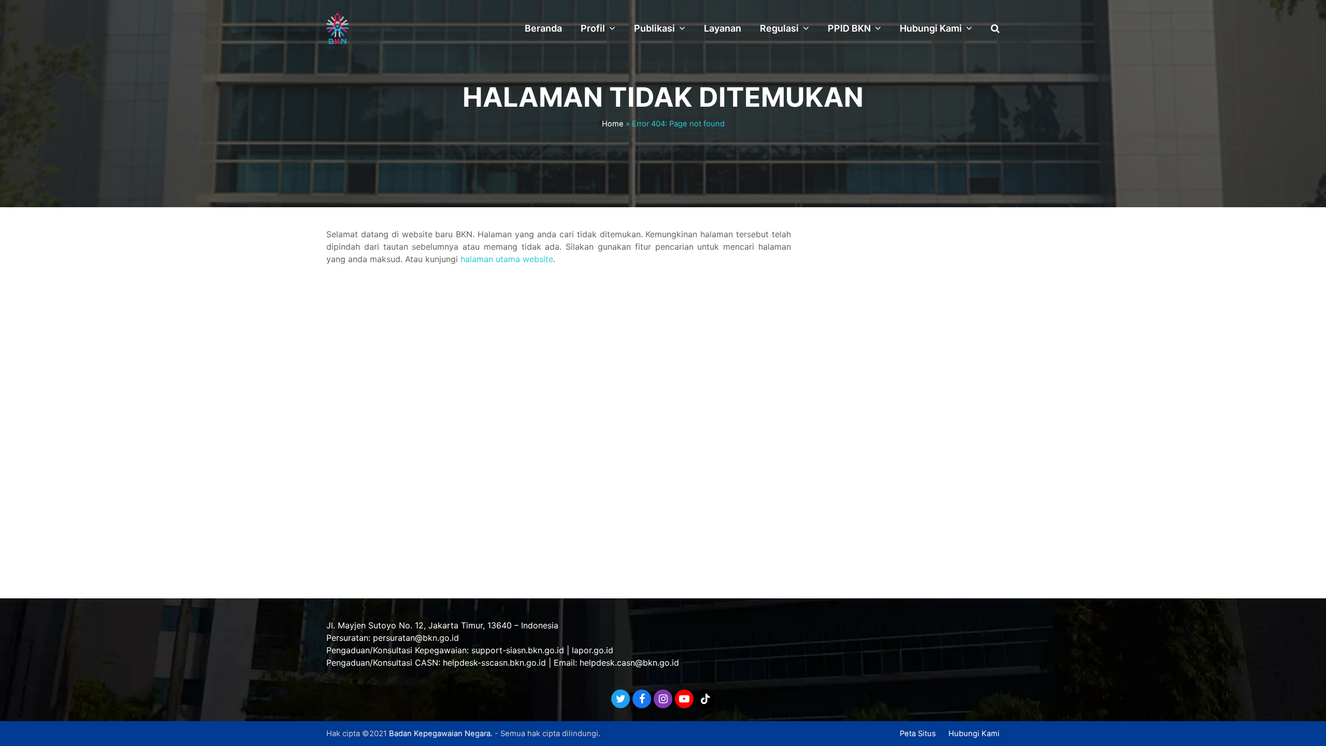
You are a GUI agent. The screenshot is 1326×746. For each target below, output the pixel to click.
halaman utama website (506, 259)
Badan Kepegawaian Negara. (441, 733)
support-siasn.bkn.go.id (517, 650)
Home (613, 123)
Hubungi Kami (974, 733)
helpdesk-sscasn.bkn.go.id (494, 662)
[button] (995, 28)
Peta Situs (918, 733)
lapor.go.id (592, 650)
